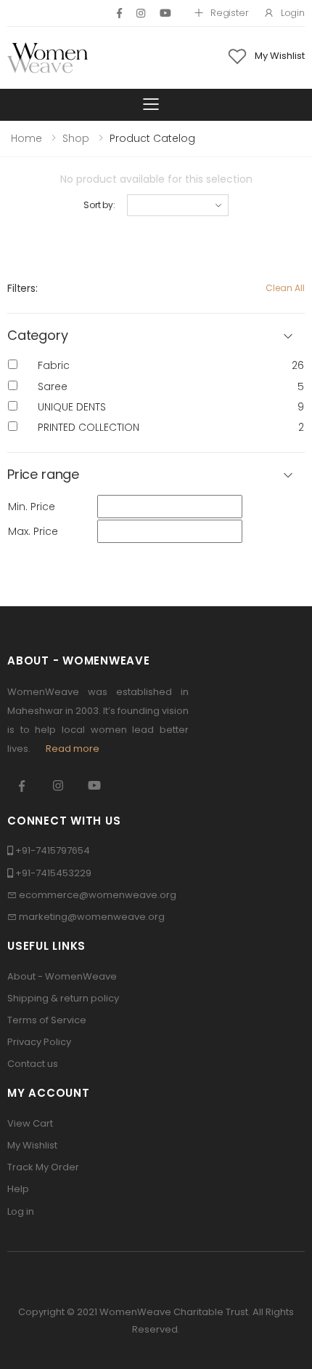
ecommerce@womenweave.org (97, 895)
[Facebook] (119, 13)
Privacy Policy (39, 1042)
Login (293, 13)
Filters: (22, 288)
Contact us (32, 1064)
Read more (72, 748)
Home (26, 138)
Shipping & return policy (63, 998)
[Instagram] (140, 13)
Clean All (285, 288)
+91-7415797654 (52, 850)
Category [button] (37, 336)
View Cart (30, 1123)
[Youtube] (165, 13)
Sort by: (99, 205)
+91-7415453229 (53, 873)
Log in (20, 1211)
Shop (75, 138)
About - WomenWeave (62, 976)
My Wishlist (32, 1145)
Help (18, 1189)
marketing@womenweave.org (92, 917)
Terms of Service (46, 1020)
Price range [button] (43, 475)
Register (229, 13)
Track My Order (43, 1167)
